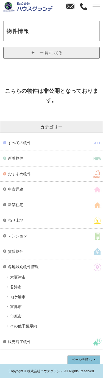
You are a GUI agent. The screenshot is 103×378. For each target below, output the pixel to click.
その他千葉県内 (23, 326)
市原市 (16, 316)
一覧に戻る (51, 52)
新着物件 (15, 158)
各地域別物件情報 (23, 267)
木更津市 (18, 277)
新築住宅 (15, 205)
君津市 (16, 287)
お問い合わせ (70, 7)
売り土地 (15, 220)
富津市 (16, 306)
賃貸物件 (15, 251)
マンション (17, 236)
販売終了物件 (19, 341)
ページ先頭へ (82, 360)
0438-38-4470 (83, 7)
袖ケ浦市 (18, 297)
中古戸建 (15, 189)
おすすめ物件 (19, 174)
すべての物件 (19, 142)
